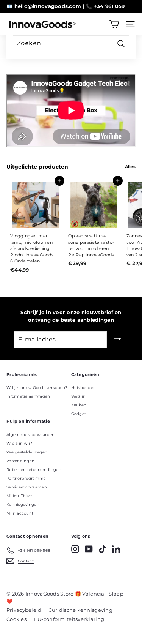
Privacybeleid (24, 610)
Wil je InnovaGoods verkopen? (37, 387)
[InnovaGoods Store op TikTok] (102, 549)
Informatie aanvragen (28, 396)
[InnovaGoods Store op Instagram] (75, 549)
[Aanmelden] (117, 339)
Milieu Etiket (19, 495)
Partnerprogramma (26, 478)
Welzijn (78, 396)
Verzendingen (20, 460)
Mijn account (19, 513)
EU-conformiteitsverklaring (69, 619)
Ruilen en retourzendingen (33, 469)
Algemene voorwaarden (30, 434)
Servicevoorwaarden (26, 487)
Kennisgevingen (22, 504)
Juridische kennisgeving (80, 610)
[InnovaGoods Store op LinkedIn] (116, 549)
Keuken (79, 405)
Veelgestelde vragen (26, 452)
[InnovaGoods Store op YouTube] (89, 549)
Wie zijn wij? (19, 443)
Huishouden (83, 387)
